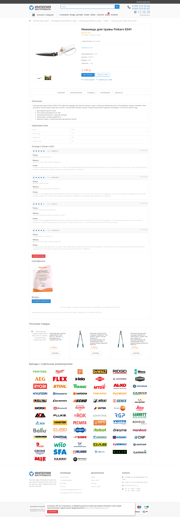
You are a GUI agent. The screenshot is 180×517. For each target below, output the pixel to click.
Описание (61, 93)
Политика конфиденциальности (71, 490)
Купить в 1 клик (102, 75)
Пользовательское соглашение (71, 493)
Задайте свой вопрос (42, 301)
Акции (93, 477)
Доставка (63, 483)
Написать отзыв (95, 35)
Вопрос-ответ (95, 486)
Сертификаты (105, 93)
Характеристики (76, 93)
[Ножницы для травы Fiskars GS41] (39, 78)
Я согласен (52, 512)
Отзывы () (91, 93)
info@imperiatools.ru (131, 485)
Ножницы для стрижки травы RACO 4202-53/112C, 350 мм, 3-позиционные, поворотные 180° (57, 336)
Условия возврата (66, 480)
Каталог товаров (45, 14)
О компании (64, 477)
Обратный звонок (145, 15)
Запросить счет (87, 48)
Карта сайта (95, 480)
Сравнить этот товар (105, 79)
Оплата (62, 486)
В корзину (88, 75)
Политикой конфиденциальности (97, 508)
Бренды (93, 483)
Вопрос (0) (119, 93)
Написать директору (143, 2)
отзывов (85, 35)
